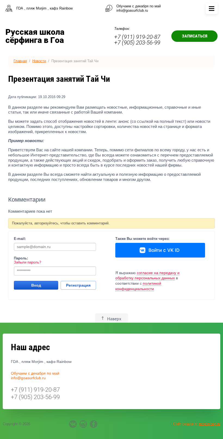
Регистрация (78, 285)
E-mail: (20, 239)
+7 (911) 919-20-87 (137, 37)
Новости (39, 61)
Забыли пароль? (27, 262)
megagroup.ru (209, 424)
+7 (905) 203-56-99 (137, 42)
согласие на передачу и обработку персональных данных (147, 275)
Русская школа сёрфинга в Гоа (34, 36)
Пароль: (21, 258)
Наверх (114, 318)
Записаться (194, 36)
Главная (20, 61)
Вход (36, 285)
